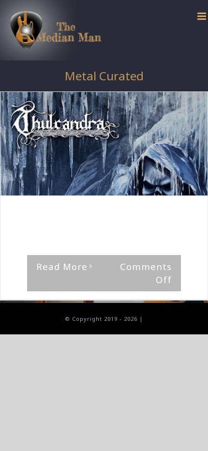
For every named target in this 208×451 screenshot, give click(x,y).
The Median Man (48, 214)
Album (165, 214)
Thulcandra (31, 223)
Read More (62, 266)
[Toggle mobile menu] (202, 16)
